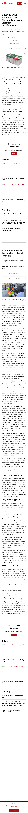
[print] (25, 48)
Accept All (14, 810)
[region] (14, 807)
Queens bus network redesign (14, 309)
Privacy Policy (14, 806)
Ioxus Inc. (17, 38)
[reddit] (16, 48)
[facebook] (9, 48)
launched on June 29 (13, 325)
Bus (2, 11)
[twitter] (14, 48)
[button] (3, 3)
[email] (19, 48)
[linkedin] (11, 48)
